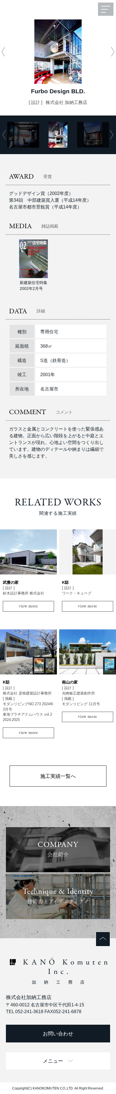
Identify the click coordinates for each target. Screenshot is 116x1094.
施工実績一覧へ (58, 776)
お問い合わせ (58, 1034)
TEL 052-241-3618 (24, 1011)
